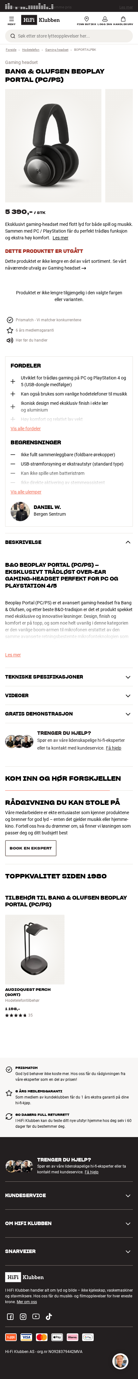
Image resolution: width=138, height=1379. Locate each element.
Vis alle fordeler (26, 428)
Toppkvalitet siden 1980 (56, 876)
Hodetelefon (30, 49)
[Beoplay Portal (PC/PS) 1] (53, 145)
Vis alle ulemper (26, 491)
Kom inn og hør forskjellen (63, 778)
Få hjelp (113, 748)
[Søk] (13, 36)
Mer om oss (27, 1302)
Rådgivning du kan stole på (62, 802)
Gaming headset (56, 49)
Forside (11, 49)
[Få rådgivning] (120, 1361)
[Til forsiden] (40, 20)
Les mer (126, 7)
